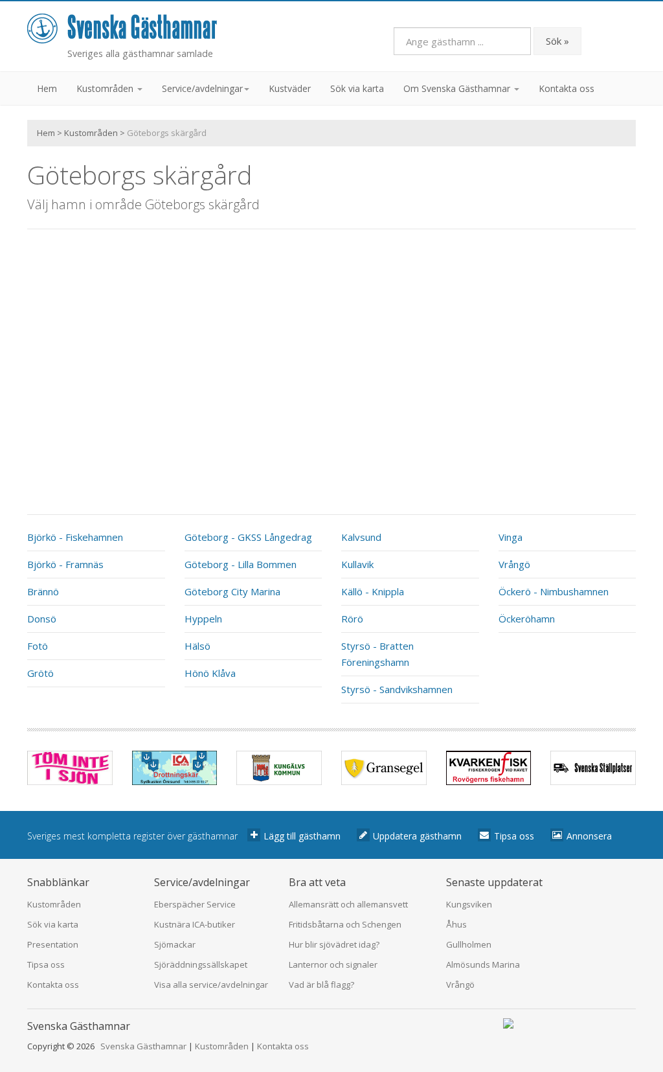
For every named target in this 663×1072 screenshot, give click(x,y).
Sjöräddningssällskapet (200, 964)
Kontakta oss (566, 88)
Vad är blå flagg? (321, 984)
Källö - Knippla (372, 591)
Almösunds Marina (483, 964)
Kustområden (106, 88)
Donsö (41, 618)
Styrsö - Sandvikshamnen (397, 689)
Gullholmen (468, 944)
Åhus (456, 924)
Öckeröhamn (527, 618)
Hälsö (197, 645)
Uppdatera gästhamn (417, 836)
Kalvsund (361, 536)
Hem (47, 88)
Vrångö (514, 564)
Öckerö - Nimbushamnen (554, 591)
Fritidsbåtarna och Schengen (345, 924)
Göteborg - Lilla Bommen (241, 564)
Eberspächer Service (195, 904)
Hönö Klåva (210, 673)
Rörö (352, 618)
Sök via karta (357, 88)
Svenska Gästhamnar (143, 1046)
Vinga (511, 536)
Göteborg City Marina (232, 591)
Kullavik (357, 564)
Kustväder (290, 88)
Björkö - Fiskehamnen (75, 536)
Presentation (52, 944)
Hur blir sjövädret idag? (334, 944)
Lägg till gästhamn (302, 836)
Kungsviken (469, 904)
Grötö (40, 673)
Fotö (37, 645)
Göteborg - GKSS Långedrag (248, 536)
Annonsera (589, 836)
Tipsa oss (514, 836)
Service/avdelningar (202, 88)
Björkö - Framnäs (65, 564)
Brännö (43, 591)
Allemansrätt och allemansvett (348, 904)
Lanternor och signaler (333, 964)
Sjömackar (175, 944)
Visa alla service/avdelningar (211, 984)
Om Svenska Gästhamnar (458, 88)
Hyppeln (203, 618)
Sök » (557, 40)
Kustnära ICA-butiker (194, 924)
